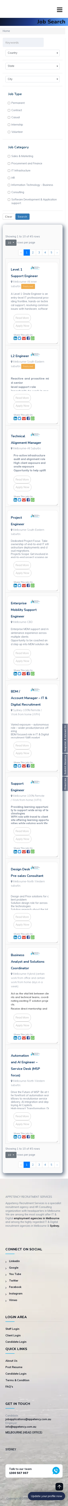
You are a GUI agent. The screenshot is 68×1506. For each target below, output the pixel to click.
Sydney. (55, 1225)
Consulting (17, 192)
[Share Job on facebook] (29, 338)
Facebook (15, 1287)
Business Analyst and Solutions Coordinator (27, 961)
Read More (22, 318)
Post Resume (13, 1367)
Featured (28, 286)
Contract (16, 110)
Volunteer (17, 132)
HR (13, 177)
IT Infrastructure (20, 170)
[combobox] (32, 53)
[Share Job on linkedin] (16, 338)
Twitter (13, 1280)
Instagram (15, 1293)
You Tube (15, 1274)
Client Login (13, 1335)
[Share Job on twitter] (20, 338)
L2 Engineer (20, 356)
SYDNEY (10, 1449)
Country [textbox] (12, 52)
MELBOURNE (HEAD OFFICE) (23, 1432)
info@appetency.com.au (20, 1426)
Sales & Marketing (22, 156)
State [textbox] (11, 66)
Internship (17, 124)
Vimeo (13, 1300)
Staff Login (12, 1329)
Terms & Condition (17, 1380)
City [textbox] (10, 79)
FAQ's (9, 1386)
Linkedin (14, 1261)
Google (13, 1267)
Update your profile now (46, 1496)
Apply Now (22, 325)
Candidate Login (15, 1341)
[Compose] (24, 338)
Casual (15, 117)
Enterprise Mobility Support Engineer (24, 610)
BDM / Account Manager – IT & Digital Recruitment (29, 698)
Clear (8, 216)
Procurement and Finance (26, 163)
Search (22, 216)
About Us (11, 1360)
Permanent (18, 103)
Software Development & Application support (34, 201)
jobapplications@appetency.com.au (28, 1419)
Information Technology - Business (32, 185)
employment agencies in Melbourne (36, 1218)
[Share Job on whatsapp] (32, 338)
